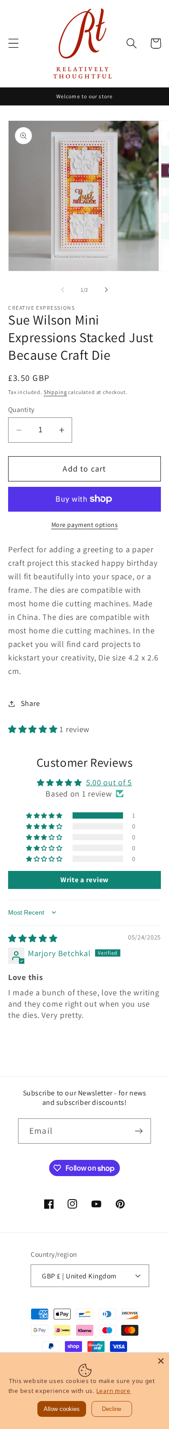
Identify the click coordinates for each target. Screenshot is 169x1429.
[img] (33, 938)
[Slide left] (63, 289)
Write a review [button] (84, 879)
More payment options (84, 524)
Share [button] (30, 703)
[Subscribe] (139, 1131)
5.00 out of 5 (109, 782)
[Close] (160, 1360)
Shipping (55, 392)
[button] (14, 43)
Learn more (113, 1391)
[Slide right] (106, 289)
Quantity (21, 409)
